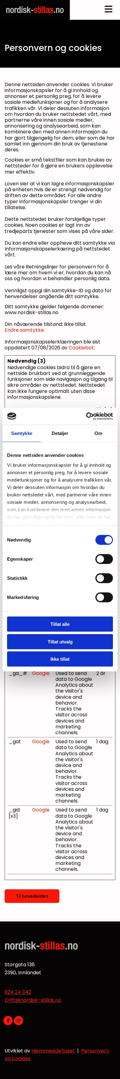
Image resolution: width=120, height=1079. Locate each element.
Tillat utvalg (60, 641)
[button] (32, 896)
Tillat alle (60, 624)
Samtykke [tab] (21, 433)
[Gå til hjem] (35, 10)
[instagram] (18, 1020)
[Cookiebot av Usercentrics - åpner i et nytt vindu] (86, 416)
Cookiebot (81, 347)
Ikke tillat (60, 659)
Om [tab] (98, 433)
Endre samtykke (24, 330)
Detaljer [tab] (60, 433)
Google (41, 673)
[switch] (104, 559)
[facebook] (8, 1020)
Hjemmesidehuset (53, 1050)
